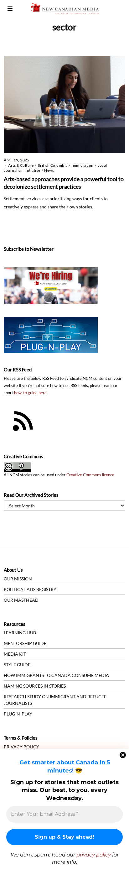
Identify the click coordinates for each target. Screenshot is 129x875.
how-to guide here (30, 392)
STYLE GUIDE (17, 664)
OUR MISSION (18, 578)
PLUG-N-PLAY (18, 713)
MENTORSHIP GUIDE (25, 643)
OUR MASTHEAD (21, 600)
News (49, 170)
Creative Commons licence (90, 475)
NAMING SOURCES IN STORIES (35, 686)
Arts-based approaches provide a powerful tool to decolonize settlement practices (64, 183)
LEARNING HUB (20, 632)
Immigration (82, 165)
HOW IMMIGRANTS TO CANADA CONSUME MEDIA (56, 675)
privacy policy (93, 855)
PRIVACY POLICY (21, 746)
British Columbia (53, 165)
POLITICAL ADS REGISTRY (30, 589)
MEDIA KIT (15, 654)
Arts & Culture (21, 165)
